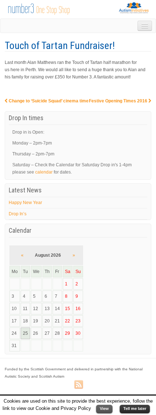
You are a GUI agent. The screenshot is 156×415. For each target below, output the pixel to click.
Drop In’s (17, 213)
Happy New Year (25, 202)
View (104, 408)
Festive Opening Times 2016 (118, 100)
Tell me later (134, 408)
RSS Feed (78, 385)
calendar (44, 172)
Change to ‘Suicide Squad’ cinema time (48, 100)
